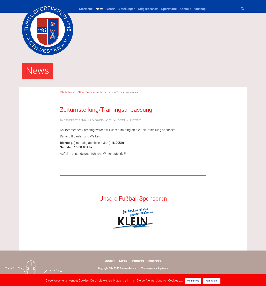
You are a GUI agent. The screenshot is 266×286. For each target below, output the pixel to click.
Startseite (86, 9)
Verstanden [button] (211, 280)
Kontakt (185, 9)
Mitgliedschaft (148, 9)
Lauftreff (135, 120)
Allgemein (120, 120)
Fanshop (200, 9)
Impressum (138, 260)
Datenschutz (154, 260)
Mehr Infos (193, 280)
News (99, 9)
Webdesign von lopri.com (154, 268)
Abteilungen (126, 9)
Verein (110, 9)
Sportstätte (169, 9)
